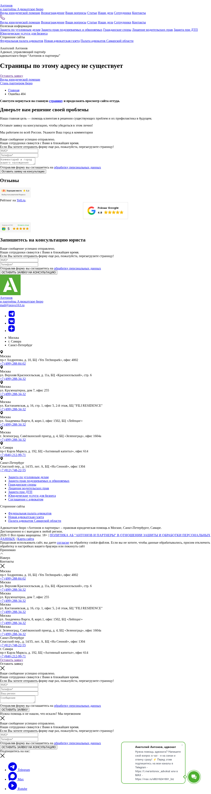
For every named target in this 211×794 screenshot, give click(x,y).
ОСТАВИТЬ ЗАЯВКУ (15, 709)
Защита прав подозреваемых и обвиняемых (71, 29)
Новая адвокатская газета (62, 41)
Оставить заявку (11, 76)
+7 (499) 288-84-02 (13, 363)
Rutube (22, 789)
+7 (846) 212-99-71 (13, 455)
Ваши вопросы (75, 13)
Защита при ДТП (186, 29)
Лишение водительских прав (152, 29)
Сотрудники (122, 13)
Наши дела (105, 13)
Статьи (92, 13)
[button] (105, 210)
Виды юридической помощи (20, 13)
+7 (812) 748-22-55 (13, 470)
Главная (13, 90)
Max (20, 779)
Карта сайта (25, 539)
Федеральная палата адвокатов (21, 41)
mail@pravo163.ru (12, 305)
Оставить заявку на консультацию (23, 171)
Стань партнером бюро (16, 83)
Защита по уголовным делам (20, 29)
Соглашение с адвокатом (25, 499)
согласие (63, 542)
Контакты (139, 13)
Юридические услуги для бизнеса (24, 33)
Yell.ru (21, 200)
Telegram (23, 770)
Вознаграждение (52, 13)
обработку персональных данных (77, 167)
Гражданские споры (117, 29)
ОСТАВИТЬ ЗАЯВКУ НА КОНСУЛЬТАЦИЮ (29, 272)
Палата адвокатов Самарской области (107, 41)
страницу (56, 101)
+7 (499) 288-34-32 (13, 379)
